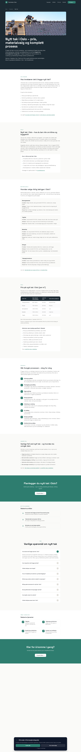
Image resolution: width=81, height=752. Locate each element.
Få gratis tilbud (40, 493)
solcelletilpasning (41, 170)
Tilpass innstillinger (41, 748)
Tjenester (48, 2)
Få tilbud (71, 2)
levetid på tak (44, 270)
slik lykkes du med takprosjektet (47, 114)
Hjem (6, 9)
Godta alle (28, 745)
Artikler (54, 2)
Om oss (59, 2)
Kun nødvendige (53, 745)
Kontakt (64, 2)
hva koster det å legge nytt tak (32, 114)
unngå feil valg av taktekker (30, 349)
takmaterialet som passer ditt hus (32, 270)
